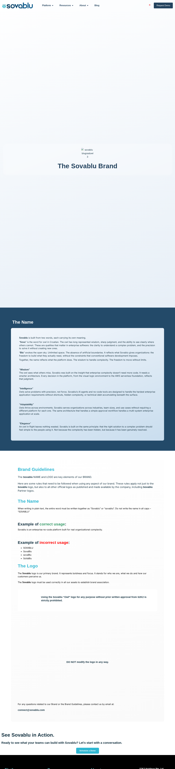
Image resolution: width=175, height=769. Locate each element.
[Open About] (88, 5)
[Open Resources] (73, 5)
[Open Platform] (53, 5)
